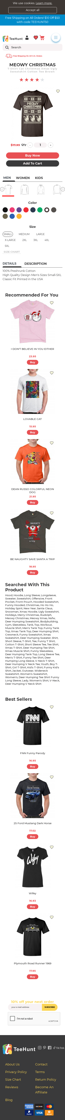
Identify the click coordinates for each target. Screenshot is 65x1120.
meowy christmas (17, 618)
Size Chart (13, 1080)
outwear (27, 670)
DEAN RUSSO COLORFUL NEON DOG (32, 490)
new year (30, 608)
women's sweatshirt (33, 674)
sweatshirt (24, 598)
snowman (12, 611)
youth (45, 664)
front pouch (24, 601)
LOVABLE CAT (32, 419)
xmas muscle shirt (17, 651)
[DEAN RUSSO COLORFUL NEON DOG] (32, 461)
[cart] (42, 37)
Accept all (32, 10)
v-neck (54, 680)
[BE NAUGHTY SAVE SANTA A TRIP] (32, 531)
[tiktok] (59, 1047)
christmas (32, 605)
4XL (47, 240)
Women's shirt (39, 680)
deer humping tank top (21, 654)
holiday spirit (14, 608)
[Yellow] (19, 216)
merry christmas (28, 615)
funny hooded (15, 605)
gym (8, 624)
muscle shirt (13, 628)
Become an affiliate (44, 1089)
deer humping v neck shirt (23, 683)
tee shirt (52, 644)
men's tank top (32, 628)
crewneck (11, 634)
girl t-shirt (19, 667)
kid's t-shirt (35, 667)
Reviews (11, 1087)
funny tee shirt (33, 657)
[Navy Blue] (33, 209)
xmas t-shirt (13, 647)
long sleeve (32, 595)
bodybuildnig (49, 621)
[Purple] (19, 209)
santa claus (44, 608)
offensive (38, 598)
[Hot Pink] (12, 209)
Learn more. (44, 3)
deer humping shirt (45, 631)
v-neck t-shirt (44, 660)
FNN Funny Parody (32, 753)
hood (8, 595)
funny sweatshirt (30, 634)
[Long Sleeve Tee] (24, 190)
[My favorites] (36, 37)
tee (34, 641)
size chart (12, 251)
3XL (35, 240)
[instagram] (39, 1047)
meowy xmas (38, 618)
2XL (24, 240)
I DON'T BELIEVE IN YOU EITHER (32, 349)
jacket (16, 670)
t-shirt (26, 641)
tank (30, 624)
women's (11, 677)
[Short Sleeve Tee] (8, 190)
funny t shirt (46, 641)
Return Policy (45, 1080)
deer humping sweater (35, 637)
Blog (8, 1100)
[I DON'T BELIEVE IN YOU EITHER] (32, 321)
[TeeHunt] (13, 38)
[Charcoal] (53, 209)
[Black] (5, 209)
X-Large (10, 240)
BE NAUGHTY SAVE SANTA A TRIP (32, 559)
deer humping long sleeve (28, 659)
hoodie (18, 595)
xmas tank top (21, 631)
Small (8, 234)
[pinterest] (44, 1047)
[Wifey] (32, 865)
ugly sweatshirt (48, 611)
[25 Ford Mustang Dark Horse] (32, 795)
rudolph (45, 615)
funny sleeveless (42, 651)
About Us (12, 1064)
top (36, 624)
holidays (10, 615)
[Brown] (46, 209)
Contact (41, 1064)
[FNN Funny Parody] (32, 725)
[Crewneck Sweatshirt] (57, 190)
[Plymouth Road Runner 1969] (32, 935)
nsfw (51, 618)
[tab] (12, 264)
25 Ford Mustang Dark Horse (32, 823)
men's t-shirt (13, 657)
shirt (55, 637)
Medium (24, 234)
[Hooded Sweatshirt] (40, 190)
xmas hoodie (28, 611)
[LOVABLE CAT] (32, 391)
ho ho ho (46, 605)
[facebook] (49, 1047)
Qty (23, 144)
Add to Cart (32, 163)
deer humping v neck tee (22, 664)
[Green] (39, 209)
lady (25, 680)
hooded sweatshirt (45, 601)
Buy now (32, 155)
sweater (10, 598)
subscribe (50, 1007)
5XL (7, 246)
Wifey (32, 893)
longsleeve (48, 595)
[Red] (26, 209)
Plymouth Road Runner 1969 (32, 963)
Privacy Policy (16, 1072)
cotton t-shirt (14, 644)
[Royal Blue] (12, 216)
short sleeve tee (35, 644)
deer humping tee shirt (38, 647)
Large (40, 234)
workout (46, 624)
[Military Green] (5, 216)
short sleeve (13, 641)
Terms (40, 1072)
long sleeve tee (48, 654)
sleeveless (19, 624)
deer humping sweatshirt (22, 621)
